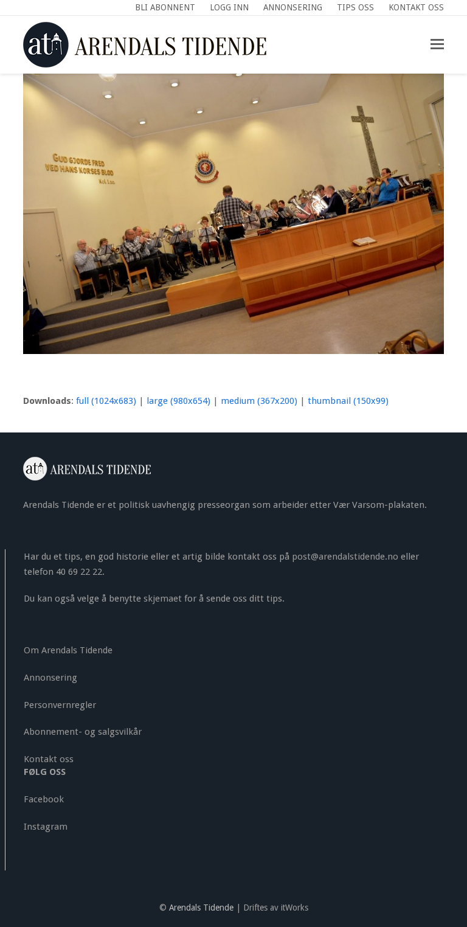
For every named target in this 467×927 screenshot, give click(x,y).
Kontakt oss (49, 759)
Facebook (44, 799)
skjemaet (163, 598)
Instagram (45, 826)
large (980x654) (178, 400)
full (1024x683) (106, 400)
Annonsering (50, 677)
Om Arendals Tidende (68, 650)
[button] (437, 44)
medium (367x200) (259, 400)
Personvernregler (60, 705)
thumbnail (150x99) (348, 400)
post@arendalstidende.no (345, 556)
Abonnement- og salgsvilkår (83, 731)
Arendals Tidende (201, 907)
